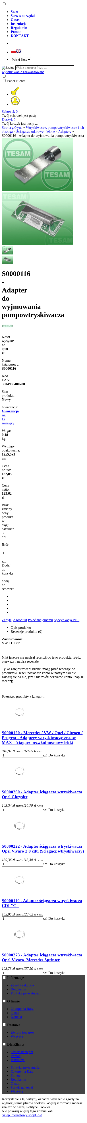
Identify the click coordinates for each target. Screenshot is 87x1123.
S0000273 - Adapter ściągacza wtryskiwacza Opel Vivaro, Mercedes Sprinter (42, 957)
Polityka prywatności (25, 993)
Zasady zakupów (23, 985)
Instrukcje (18, 1060)
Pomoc (16, 1056)
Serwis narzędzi (22, 1052)
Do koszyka (56, 755)
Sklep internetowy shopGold (22, 1115)
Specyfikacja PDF (66, 620)
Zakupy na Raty (22, 1009)
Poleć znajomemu (40, 620)
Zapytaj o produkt (14, 620)
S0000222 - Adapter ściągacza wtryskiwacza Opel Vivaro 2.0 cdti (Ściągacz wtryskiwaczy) (43, 848)
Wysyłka (17, 1036)
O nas (15, 1013)
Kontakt (16, 1017)
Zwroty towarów (23, 1032)
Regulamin (18, 989)
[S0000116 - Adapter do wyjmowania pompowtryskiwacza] (37, 190)
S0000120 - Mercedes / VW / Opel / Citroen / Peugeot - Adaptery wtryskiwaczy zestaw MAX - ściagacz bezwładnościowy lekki (42, 737)
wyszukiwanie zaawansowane (23, 72)
